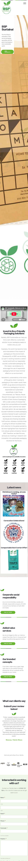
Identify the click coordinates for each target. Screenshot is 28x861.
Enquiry (3, 838)
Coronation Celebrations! (14, 521)
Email (3, 813)
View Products (7, 51)
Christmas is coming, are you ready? (14, 493)
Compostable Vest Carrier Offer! (14, 548)
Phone (3, 821)
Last (2, 810)
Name (3, 797)
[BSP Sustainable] (6, 13)
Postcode (4, 828)
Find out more (8, 612)
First (2, 804)
